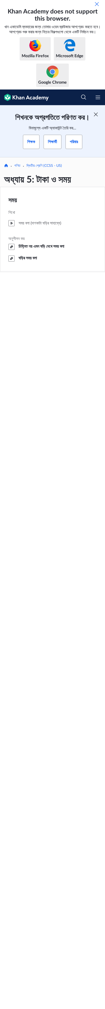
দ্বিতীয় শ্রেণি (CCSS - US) (44, 166)
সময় (12, 200)
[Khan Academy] (24, 97)
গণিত (17, 166)
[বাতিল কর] (97, 4)
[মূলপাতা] (6, 166)
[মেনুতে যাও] (98, 97)
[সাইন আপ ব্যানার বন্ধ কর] (96, 114)
